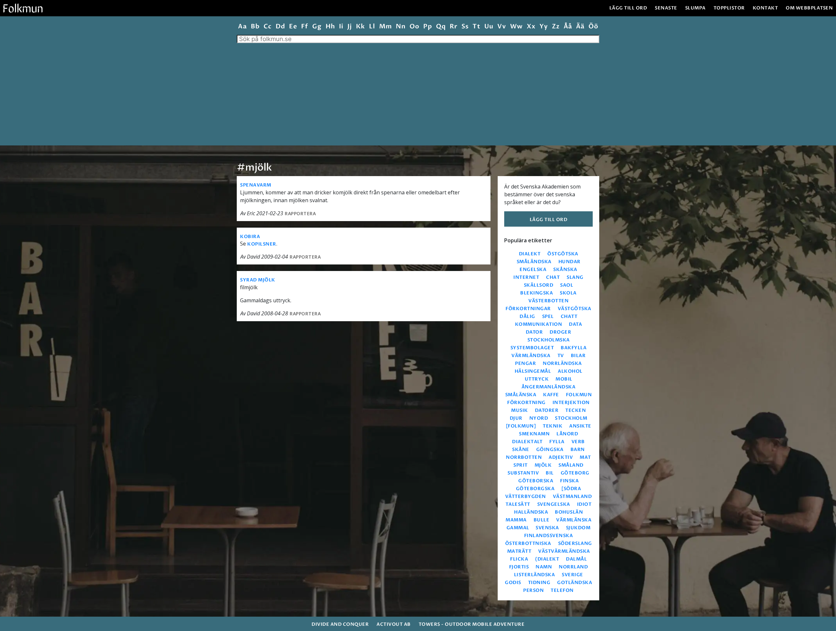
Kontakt (765, 8)
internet (526, 277)
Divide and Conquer (340, 624)
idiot (584, 504)
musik (519, 410)
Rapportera (300, 213)
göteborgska (535, 489)
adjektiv (561, 457)
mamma (516, 520)
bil (550, 473)
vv (501, 27)
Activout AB (394, 624)
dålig (527, 316)
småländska (534, 262)
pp (427, 27)
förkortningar (528, 309)
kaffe (551, 395)
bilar (578, 356)
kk (360, 27)
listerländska (534, 575)
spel (548, 316)
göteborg (575, 473)
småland (571, 465)
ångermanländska (549, 387)
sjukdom (578, 528)
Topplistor (729, 8)
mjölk (543, 465)
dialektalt (527, 442)
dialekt (530, 254)
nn (400, 27)
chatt (569, 316)
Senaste (666, 8)
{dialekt (547, 559)
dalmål (576, 559)
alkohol (570, 371)
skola (568, 293)
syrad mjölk (257, 280)
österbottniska (528, 543)
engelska (533, 269)
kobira (250, 236)
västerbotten (548, 301)
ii (341, 27)
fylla (557, 442)
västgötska (574, 309)
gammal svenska (532, 528)
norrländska (562, 363)
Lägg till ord (628, 8)
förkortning (526, 402)
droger (560, 332)
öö (593, 27)
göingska (550, 449)
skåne (520, 449)
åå (568, 27)
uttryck (537, 379)
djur (516, 418)
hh (330, 27)
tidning (539, 582)
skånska (565, 269)
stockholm (571, 418)
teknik (552, 426)
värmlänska (573, 520)
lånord (567, 434)
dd (280, 27)
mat (585, 457)
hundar (569, 262)
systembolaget (532, 348)
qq (440, 27)
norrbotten (524, 457)
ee (293, 27)
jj (349, 27)
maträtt (519, 551)
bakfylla (574, 348)
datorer (547, 410)
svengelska (553, 504)
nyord (538, 418)
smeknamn (534, 434)
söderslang (575, 543)
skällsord (539, 285)
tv (560, 356)
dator (534, 332)
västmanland (572, 496)
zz (555, 27)
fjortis (519, 567)
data (575, 324)
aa (242, 27)
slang (575, 277)
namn (544, 567)
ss (464, 27)
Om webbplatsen (809, 8)
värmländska (531, 356)
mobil (563, 379)
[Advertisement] (418, 92)
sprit (520, 465)
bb (255, 27)
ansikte (580, 426)
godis (513, 582)
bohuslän (569, 512)
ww (516, 27)
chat (553, 277)
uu (488, 27)
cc (267, 27)
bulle (542, 520)
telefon (562, 590)
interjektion (571, 402)
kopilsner (261, 244)
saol (566, 285)
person (533, 590)
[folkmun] (521, 426)
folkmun (579, 395)
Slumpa (695, 8)
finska (569, 481)
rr (453, 27)
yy (543, 27)
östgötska (562, 254)
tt (476, 27)
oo (414, 27)
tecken (575, 410)
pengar (525, 363)
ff (304, 27)
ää (580, 27)
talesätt (518, 504)
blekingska (536, 293)
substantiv (523, 473)
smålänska (521, 395)
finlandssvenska (548, 536)
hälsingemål (533, 371)
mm (385, 27)
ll (372, 27)
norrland (573, 567)
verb (578, 442)
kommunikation (538, 324)
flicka (519, 559)
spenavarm (255, 185)
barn (578, 449)
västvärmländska (564, 551)
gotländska (574, 582)
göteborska (535, 481)
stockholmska (548, 340)
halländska (531, 512)
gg (316, 27)
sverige (572, 575)
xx (531, 27)
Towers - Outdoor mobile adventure (472, 624)
